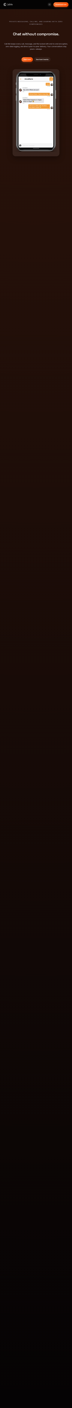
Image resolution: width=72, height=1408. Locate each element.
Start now (27, 59)
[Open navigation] (49, 4)
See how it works (42, 59)
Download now (61, 4)
